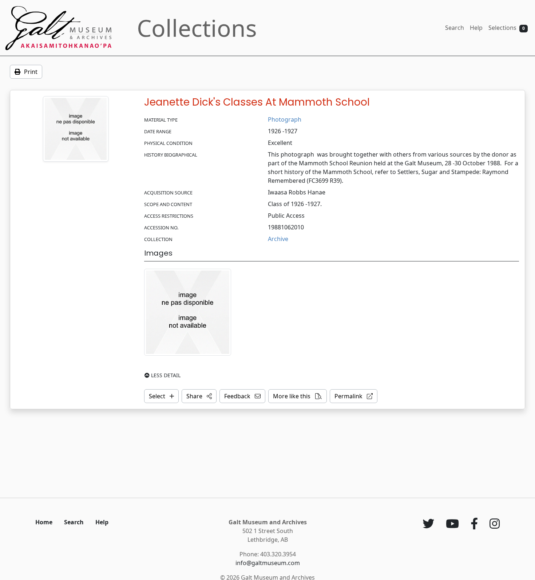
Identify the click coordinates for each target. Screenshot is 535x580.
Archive (278, 239)
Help (476, 28)
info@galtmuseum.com (267, 563)
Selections (506, 28)
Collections (197, 28)
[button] (199, 396)
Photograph (284, 119)
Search (454, 28)
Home (43, 522)
